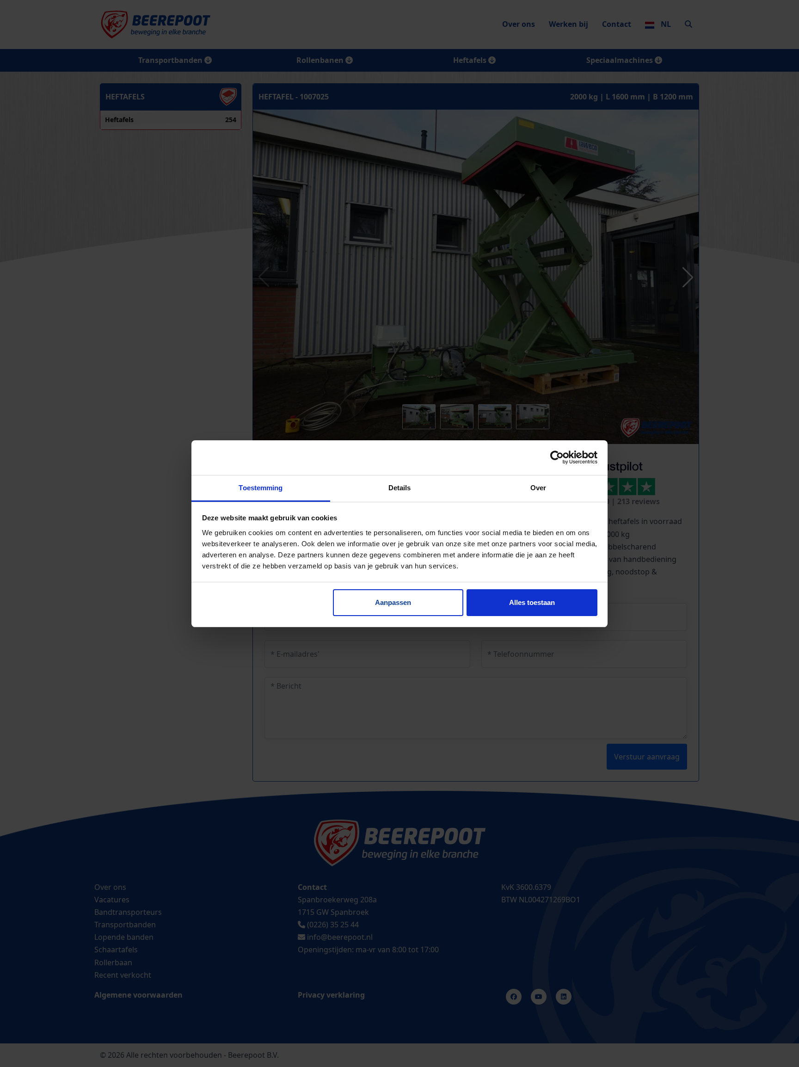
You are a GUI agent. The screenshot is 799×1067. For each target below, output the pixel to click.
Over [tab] (538, 488)
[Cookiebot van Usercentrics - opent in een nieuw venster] (556, 457)
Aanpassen (393, 602)
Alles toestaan (532, 602)
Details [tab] (399, 488)
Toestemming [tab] (261, 488)
